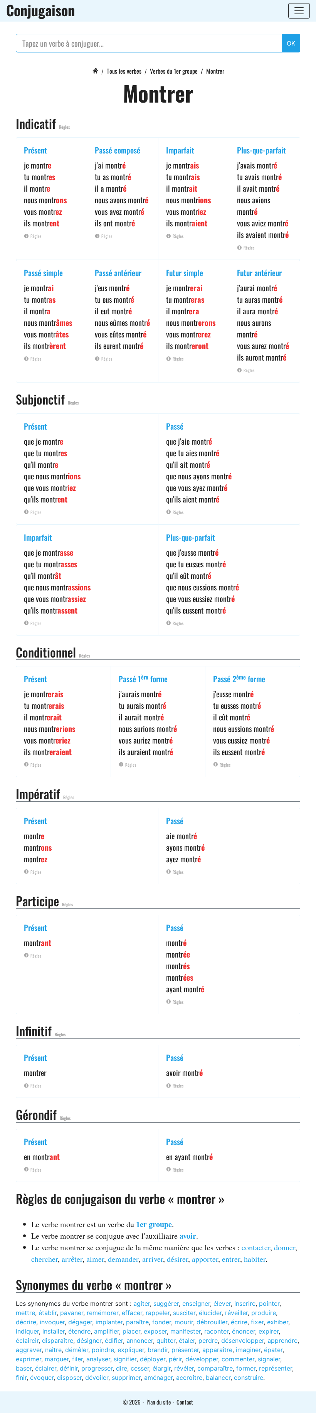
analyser (98, 1359)
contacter (256, 1247)
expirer (269, 1331)
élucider (210, 1313)
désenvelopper (242, 1340)
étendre (79, 1331)
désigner (89, 1340)
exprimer (28, 1359)
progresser (97, 1368)
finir (21, 1377)
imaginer (248, 1350)
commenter (238, 1359)
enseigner (196, 1303)
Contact (184, 1402)
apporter (205, 1259)
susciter (184, 1313)
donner (284, 1247)
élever (222, 1303)
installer (53, 1331)
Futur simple (184, 272)
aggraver (29, 1350)
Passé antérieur (118, 272)
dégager (80, 1322)
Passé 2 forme (239, 679)
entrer (231, 1259)
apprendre (282, 1340)
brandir (158, 1350)
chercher (44, 1259)
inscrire (244, 1303)
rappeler (158, 1313)
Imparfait (180, 150)
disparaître (57, 1340)
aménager (158, 1377)
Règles (64, 127)
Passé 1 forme (143, 679)
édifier (114, 1340)
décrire (26, 1322)
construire (248, 1377)
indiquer (27, 1331)
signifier (125, 1359)
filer (77, 1359)
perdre (208, 1340)
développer (201, 1359)
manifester (185, 1331)
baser (24, 1368)
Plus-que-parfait (261, 150)
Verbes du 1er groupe (174, 71)
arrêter (72, 1259)
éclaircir (27, 1340)
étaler (187, 1340)
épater (273, 1350)
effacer (132, 1313)
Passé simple (43, 272)
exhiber (277, 1322)
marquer (57, 1359)
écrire (239, 1322)
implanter (109, 1322)
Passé (174, 426)
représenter (275, 1368)
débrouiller (212, 1322)
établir (48, 1313)
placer (131, 1331)
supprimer (126, 1377)
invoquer (52, 1322)
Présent (35, 150)
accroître (189, 1377)
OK (291, 43)
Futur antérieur (259, 272)
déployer (152, 1359)
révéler (184, 1368)
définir (69, 1368)
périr (175, 1359)
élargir (162, 1368)
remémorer (102, 1313)
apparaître (217, 1350)
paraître (137, 1322)
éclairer (45, 1368)
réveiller (236, 1313)
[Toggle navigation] (299, 11)
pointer (269, 1303)
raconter (216, 1331)
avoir (188, 1235)
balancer (218, 1377)
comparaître (215, 1368)
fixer (257, 1322)
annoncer (139, 1340)
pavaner (71, 1313)
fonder (161, 1322)
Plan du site (158, 1402)
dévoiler (96, 1377)
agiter (141, 1303)
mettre (25, 1313)
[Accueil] (95, 69)
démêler (76, 1350)
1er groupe (154, 1224)
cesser (140, 1368)
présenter (185, 1350)
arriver (152, 1259)
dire (121, 1368)
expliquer (131, 1350)
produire (263, 1313)
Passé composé (117, 150)
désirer (177, 1259)
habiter (255, 1259)
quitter (165, 1340)
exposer (155, 1331)
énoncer (243, 1331)
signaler (269, 1359)
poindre (103, 1350)
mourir (184, 1322)
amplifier (106, 1331)
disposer (69, 1377)
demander (123, 1259)
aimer (95, 1259)
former (245, 1368)
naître (53, 1350)
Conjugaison (40, 10)
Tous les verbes (124, 71)
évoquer (42, 1377)
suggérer (166, 1303)
